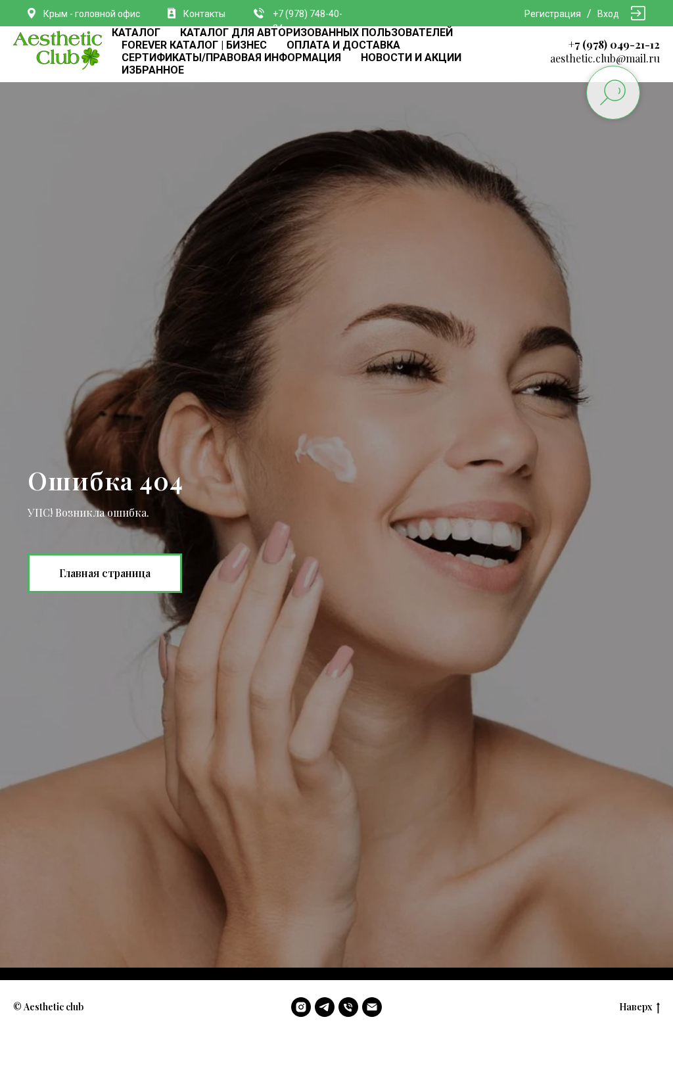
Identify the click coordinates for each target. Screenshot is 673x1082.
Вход (608, 14)
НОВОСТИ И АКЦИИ (411, 57)
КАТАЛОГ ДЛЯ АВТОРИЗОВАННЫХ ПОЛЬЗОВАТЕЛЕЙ (316, 32)
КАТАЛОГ (136, 32)
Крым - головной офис (91, 14)
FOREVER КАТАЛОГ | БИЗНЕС (194, 45)
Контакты (204, 14)
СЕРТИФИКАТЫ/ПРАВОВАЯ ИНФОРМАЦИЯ (231, 57)
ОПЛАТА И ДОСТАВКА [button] (343, 45)
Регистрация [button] (552, 14)
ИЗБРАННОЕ (153, 70)
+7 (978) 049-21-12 (614, 44)
